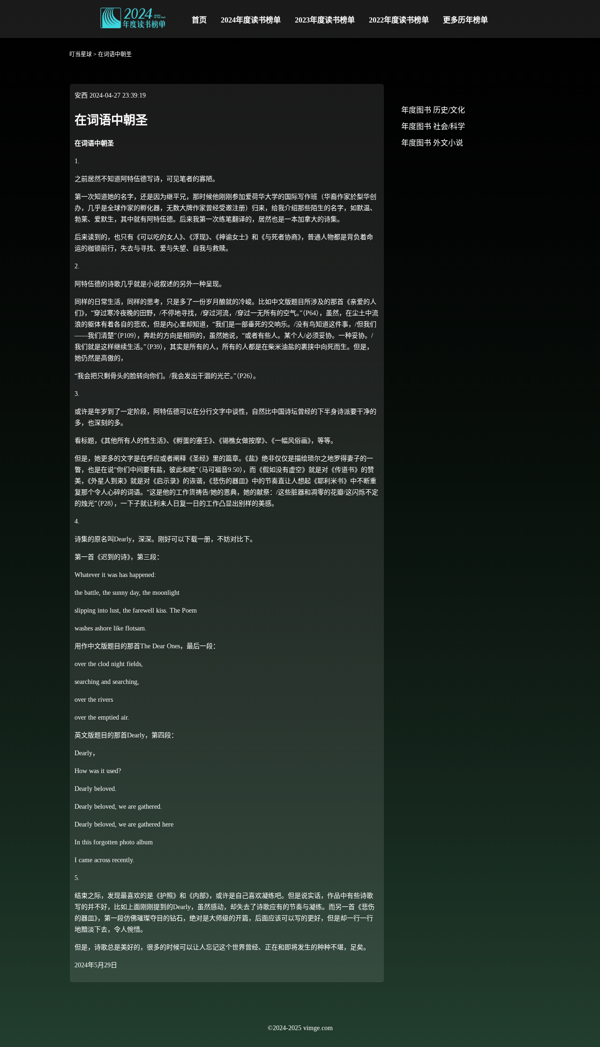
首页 (199, 20)
